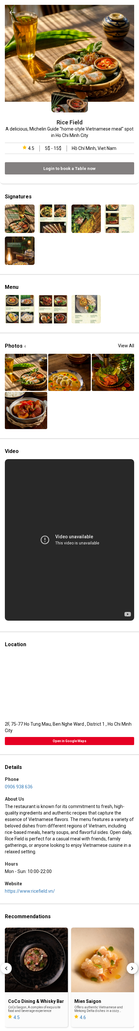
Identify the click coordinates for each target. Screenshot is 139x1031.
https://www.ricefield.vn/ (30, 891)
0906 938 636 (19, 786)
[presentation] (6, 968)
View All (126, 345)
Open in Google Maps (69, 741)
